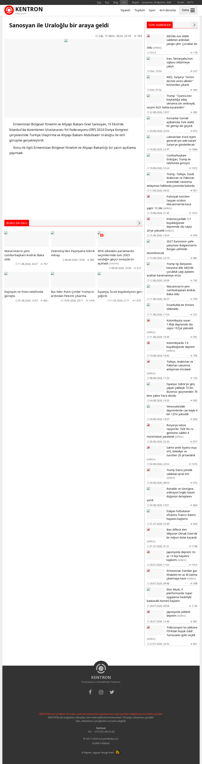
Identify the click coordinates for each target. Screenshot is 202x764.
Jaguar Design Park (103, 752)
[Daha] (139, 223)
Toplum (139, 10)
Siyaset (125, 10)
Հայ (99, 2)
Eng (115, 2)
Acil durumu (168, 10)
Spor (152, 10)
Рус (107, 2)
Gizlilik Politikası (101, 743)
